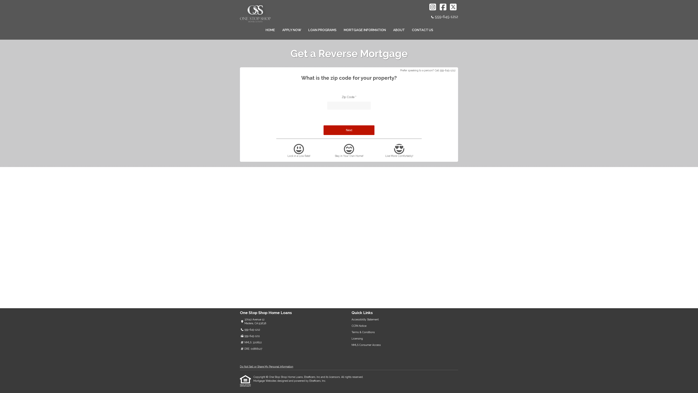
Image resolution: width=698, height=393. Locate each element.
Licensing (357, 338)
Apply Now (291, 30)
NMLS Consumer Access (366, 345)
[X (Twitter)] (453, 7)
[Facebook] (443, 7)
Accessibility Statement (365, 319)
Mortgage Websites (265, 380)
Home (270, 30)
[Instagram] (433, 7)
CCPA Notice (359, 325)
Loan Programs (322, 30)
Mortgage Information (365, 30)
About (399, 30)
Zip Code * (349, 97)
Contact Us (422, 30)
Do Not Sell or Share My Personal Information (266, 366)
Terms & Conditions (363, 332)
